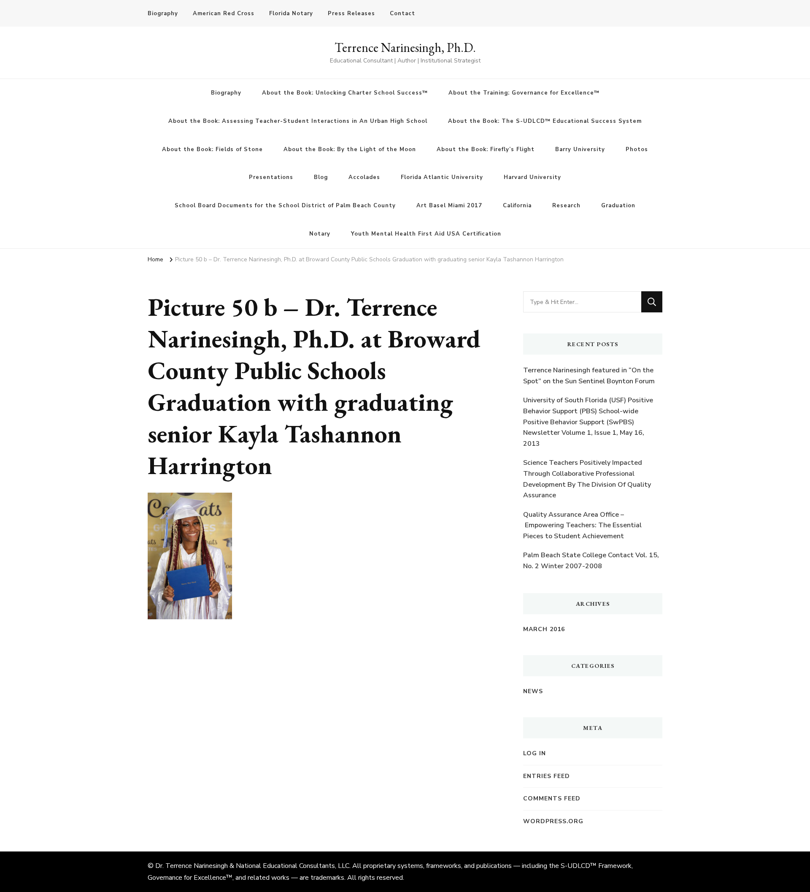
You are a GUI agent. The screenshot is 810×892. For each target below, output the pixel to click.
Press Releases (351, 13)
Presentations (271, 177)
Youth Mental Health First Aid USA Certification (426, 234)
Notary (319, 234)
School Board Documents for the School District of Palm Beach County (285, 205)
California (517, 205)
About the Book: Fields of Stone (212, 149)
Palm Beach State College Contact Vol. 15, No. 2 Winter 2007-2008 (591, 560)
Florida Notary (291, 13)
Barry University (580, 149)
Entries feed (546, 776)
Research (566, 205)
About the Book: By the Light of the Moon (350, 149)
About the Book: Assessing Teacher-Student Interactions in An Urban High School (297, 121)
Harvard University (532, 177)
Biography (163, 13)
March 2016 (544, 629)
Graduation (618, 205)
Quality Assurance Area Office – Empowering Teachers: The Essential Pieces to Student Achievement (582, 525)
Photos (637, 149)
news (533, 691)
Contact (402, 13)
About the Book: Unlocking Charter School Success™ (345, 93)
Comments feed (551, 798)
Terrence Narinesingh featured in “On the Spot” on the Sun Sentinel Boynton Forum (589, 376)
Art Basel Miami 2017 (449, 205)
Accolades (364, 177)
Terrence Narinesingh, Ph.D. (405, 47)
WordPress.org (553, 821)
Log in (534, 753)
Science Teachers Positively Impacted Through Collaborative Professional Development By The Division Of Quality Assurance (587, 479)
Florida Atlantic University (442, 177)
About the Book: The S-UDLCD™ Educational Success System (545, 121)
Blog (321, 177)
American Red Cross (223, 13)
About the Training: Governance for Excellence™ (523, 93)
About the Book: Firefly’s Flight (486, 149)
